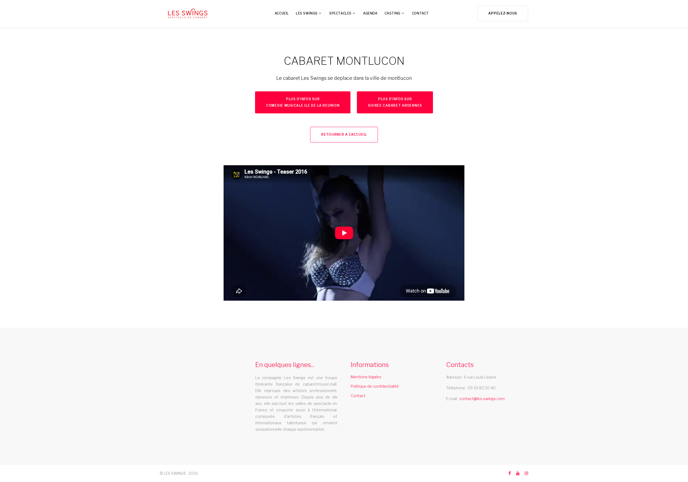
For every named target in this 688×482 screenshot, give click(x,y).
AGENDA (370, 13)
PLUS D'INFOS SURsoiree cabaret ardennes (395, 102)
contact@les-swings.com (482, 398)
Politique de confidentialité (375, 386)
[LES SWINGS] (188, 13)
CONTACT (420, 13)
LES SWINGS (307, 13)
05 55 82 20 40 (482, 388)
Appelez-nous (502, 13)
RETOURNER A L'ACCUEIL (344, 134)
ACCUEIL (282, 13)
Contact (358, 395)
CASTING (392, 13)
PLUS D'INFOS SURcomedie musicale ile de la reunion (302, 102)
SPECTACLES (340, 13)
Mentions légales (366, 377)
